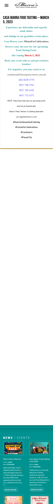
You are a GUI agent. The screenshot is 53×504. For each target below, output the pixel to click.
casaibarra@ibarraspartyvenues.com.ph (26, 74)
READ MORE (10, 490)
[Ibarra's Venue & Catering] (26, 4)
